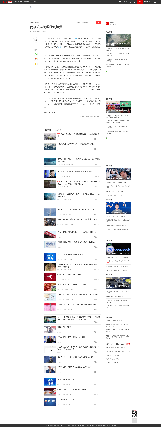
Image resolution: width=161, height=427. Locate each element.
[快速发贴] (35, 40)
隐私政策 (89, 425)
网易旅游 (37, 22)
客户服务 (84, 425)
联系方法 (74, 425)
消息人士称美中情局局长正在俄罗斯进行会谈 (74, 367)
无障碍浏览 (26, 1)
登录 (140, 1)
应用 (21, 1)
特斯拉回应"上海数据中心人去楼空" (70, 274)
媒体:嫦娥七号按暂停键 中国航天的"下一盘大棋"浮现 (77, 209)
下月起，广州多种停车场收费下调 (70, 254)
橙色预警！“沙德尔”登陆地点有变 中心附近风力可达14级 (78, 294)
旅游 (112, 344)
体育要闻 (109, 99)
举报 (99, 31)
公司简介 (69, 425)
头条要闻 (109, 32)
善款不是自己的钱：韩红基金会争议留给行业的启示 (76, 242)
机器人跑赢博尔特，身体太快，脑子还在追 (117, 266)
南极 (76, 38)
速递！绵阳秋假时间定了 (112, 377)
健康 (122, 344)
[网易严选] (126, 2)
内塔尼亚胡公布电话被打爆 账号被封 (71, 337)
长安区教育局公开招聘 (65, 399)
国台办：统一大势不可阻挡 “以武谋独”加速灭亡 (75, 357)
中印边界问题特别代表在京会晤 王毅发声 (72, 284)
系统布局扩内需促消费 (65, 379)
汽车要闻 (109, 275)
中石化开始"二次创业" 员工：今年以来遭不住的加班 (76, 232)
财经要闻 (109, 200)
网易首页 (17, 1)
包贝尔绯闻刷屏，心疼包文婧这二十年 (116, 191)
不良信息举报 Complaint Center (99, 425)
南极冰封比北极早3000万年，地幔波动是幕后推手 (76, 144)
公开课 (128, 344)
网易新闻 (112, 22)
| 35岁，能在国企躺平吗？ (114, 320)
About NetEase (63, 425)
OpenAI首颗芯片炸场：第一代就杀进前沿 (117, 257)
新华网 (47, 31)
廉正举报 (109, 425)
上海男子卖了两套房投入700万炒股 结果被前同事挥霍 (77, 304)
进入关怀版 (33, 1)
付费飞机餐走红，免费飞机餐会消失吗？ (72, 389)
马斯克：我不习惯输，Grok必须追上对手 (117, 270)
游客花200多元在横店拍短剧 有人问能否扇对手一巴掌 (77, 219)
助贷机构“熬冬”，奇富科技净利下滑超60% (117, 216)
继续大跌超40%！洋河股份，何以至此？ (117, 225)
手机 (117, 344)
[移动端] (114, 2)
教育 (107, 344)
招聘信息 (79, 425)
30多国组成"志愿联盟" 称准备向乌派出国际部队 (75, 172)
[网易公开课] (120, 2)
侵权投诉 (114, 425)
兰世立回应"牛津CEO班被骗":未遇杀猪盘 (117, 229)
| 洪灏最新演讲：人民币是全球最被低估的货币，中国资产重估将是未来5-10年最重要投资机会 (117, 337)
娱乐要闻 (109, 166)
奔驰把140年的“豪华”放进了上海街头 (116, 296)
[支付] (131, 2)
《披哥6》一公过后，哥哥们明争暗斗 (116, 182)
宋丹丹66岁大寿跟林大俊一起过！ (115, 195)
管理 (59, 47)
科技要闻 (109, 241)
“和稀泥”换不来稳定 (64, 327)
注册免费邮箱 (147, 1)
